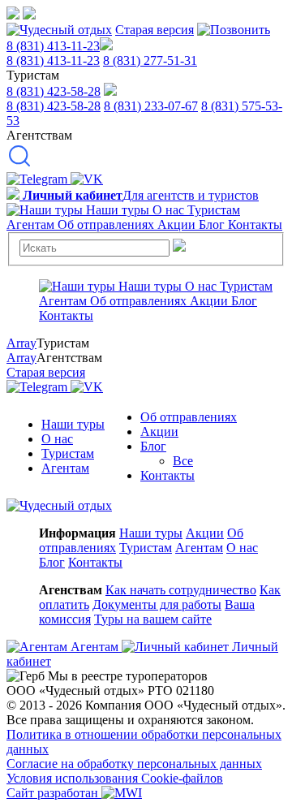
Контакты (167, 475)
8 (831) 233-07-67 (151, 106)
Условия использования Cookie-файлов (114, 778)
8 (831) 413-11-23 (53, 46)
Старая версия (154, 30)
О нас (57, 439)
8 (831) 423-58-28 (53, 91)
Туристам (67, 453)
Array (21, 343)
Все (183, 461)
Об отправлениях (188, 417)
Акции (159, 431)
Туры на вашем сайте (153, 619)
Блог (153, 446)
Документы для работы (156, 604)
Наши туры (73, 424)
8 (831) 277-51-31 (150, 60)
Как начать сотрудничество (180, 590)
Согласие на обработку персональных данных (134, 763)
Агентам (65, 468)
